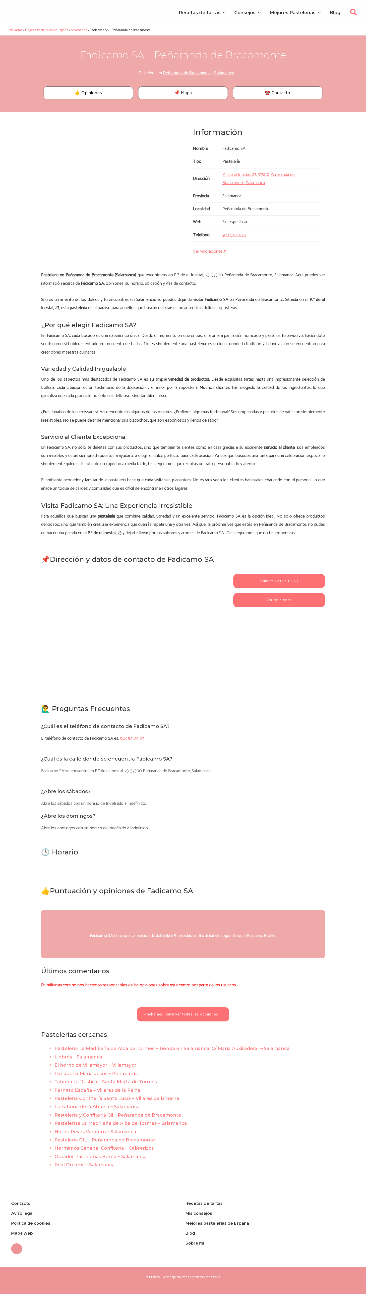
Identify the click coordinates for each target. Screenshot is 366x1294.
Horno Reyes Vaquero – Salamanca (95, 1131)
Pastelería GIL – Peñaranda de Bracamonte (105, 1140)
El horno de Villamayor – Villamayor (95, 1065)
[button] (353, 14)
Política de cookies (30, 1223)
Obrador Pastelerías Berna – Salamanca (101, 1156)
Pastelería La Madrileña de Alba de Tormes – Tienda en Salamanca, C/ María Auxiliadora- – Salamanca (172, 1048)
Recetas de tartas (204, 1203)
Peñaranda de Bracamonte (187, 73)
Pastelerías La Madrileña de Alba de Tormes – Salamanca (121, 1123)
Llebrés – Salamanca (78, 1057)
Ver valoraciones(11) (210, 251)
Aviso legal (22, 1213)
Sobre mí (194, 1243)
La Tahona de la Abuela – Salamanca (97, 1106)
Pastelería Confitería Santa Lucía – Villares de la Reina (117, 1098)
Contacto (21, 1203)
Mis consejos (198, 1213)
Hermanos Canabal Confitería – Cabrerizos (104, 1148)
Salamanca (224, 73)
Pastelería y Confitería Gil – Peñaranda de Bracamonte (118, 1115)
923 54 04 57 (132, 738)
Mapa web (22, 1233)
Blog (190, 1233)
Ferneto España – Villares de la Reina (97, 1090)
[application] (223, 12)
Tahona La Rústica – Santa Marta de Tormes (106, 1082)
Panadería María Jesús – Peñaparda (96, 1073)
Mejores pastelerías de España (217, 1223)
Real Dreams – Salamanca (85, 1165)
